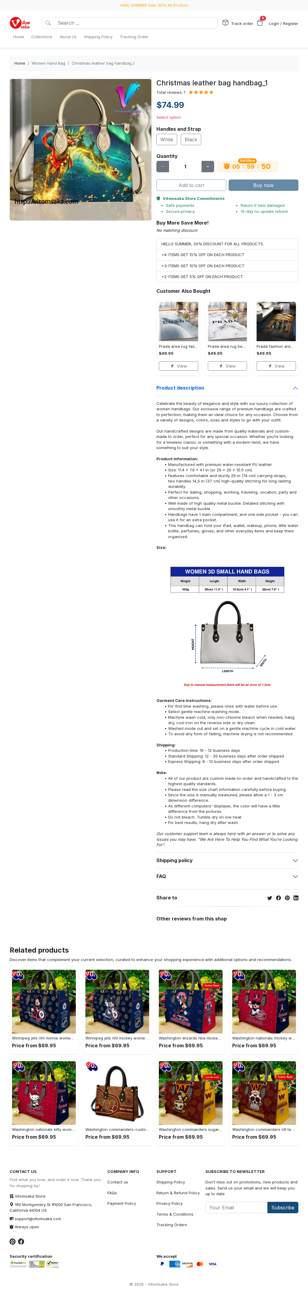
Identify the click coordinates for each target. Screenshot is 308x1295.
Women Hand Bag (48, 63)
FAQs (112, 1192)
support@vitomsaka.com (38, 1218)
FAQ (161, 876)
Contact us (117, 1182)
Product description (180, 388)
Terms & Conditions (174, 1214)
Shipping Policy (170, 1182)
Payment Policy (121, 1203)
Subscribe (282, 1208)
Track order (242, 23)
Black (191, 139)
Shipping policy (174, 860)
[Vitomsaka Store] (21, 22)
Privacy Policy (169, 1203)
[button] (260, 22)
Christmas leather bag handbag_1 (103, 63)
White (166, 139)
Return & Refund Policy (178, 1192)
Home (19, 63)
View (182, 366)
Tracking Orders (171, 1224)
